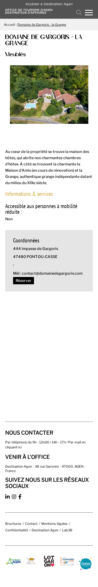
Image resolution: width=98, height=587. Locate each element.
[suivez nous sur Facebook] (20, 497)
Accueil (9, 25)
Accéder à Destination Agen (49, 4)
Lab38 (67, 530)
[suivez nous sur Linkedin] (8, 497)
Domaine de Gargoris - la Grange (42, 25)
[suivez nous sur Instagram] (15, 497)
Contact (31, 524)
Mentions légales (54, 524)
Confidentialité (16, 530)
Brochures (13, 524)
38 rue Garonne (47, 466)
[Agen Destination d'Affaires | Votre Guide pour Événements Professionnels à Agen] (28, 12)
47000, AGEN (73, 466)
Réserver (23, 280)
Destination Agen (45, 530)
